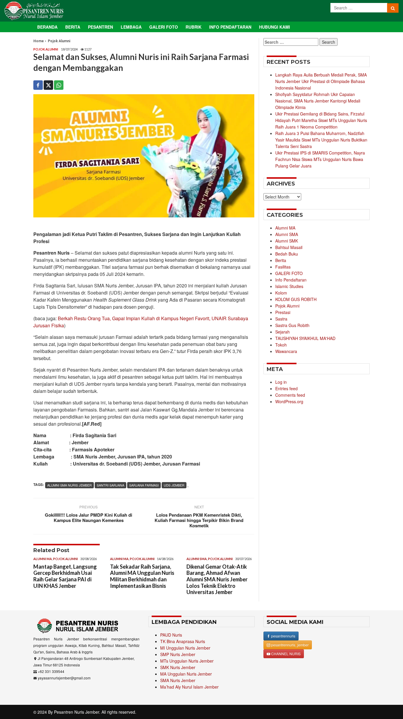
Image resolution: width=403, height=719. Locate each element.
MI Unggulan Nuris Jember (185, 648)
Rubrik (194, 27)
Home (38, 41)
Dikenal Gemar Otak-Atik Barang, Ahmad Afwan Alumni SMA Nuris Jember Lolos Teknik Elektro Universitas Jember (217, 579)
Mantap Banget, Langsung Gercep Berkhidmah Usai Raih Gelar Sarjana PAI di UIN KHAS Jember (65, 576)
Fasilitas (283, 267)
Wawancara (286, 351)
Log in (281, 382)
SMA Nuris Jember (177, 680)
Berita (72, 27)
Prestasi (282, 312)
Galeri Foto (163, 27)
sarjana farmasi (144, 485)
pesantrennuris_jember (289, 644)
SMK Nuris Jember (177, 667)
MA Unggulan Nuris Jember (186, 674)
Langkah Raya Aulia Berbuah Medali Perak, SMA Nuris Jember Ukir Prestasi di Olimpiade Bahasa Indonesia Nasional (321, 81)
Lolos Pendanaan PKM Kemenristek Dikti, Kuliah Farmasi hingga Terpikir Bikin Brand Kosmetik (199, 520)
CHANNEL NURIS (285, 653)
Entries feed (286, 388)
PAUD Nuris (171, 635)
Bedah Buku (286, 254)
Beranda (47, 27)
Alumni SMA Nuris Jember (69, 485)
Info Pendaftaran (230, 27)
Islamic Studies (289, 286)
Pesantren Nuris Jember (76, 712)
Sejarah (282, 332)
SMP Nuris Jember (177, 654)
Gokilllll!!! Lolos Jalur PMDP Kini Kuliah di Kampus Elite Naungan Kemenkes (88, 517)
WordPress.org (289, 401)
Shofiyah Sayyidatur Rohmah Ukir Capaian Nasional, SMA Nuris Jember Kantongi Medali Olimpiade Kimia (317, 100)
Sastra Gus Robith (292, 325)
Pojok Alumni (59, 41)
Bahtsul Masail (288, 247)
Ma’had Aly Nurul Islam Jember (189, 687)
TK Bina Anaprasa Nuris (182, 641)
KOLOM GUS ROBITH (296, 299)
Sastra (281, 319)
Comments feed (290, 395)
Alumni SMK (286, 241)
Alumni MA (42, 559)
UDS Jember (174, 485)
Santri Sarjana (110, 485)
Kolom (281, 293)
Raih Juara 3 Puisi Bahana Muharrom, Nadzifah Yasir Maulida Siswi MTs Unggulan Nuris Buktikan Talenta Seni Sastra (321, 139)
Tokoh (281, 345)
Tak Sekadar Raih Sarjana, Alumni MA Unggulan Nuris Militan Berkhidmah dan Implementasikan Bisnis (142, 576)
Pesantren (100, 27)
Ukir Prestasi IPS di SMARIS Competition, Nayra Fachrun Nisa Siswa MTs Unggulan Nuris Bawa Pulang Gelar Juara (320, 159)
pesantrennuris (282, 635)
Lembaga (131, 27)
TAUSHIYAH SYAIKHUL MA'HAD (305, 338)
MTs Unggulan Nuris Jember (187, 661)
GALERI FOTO (289, 273)
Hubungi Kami (274, 27)
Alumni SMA (196, 559)
